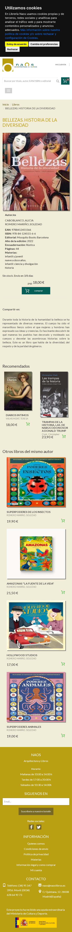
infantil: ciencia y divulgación (21, 263)
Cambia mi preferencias (44, 44)
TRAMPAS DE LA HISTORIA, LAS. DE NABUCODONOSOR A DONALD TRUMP (55, 426)
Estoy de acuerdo (17, 44)
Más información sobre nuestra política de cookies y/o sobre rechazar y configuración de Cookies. (32, 33)
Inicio (6, 104)
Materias (36, 859)
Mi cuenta (36, 870)
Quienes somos (36, 843)
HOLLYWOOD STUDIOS (22, 655)
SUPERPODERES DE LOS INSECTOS (29, 511)
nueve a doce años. (15, 260)
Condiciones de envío (36, 848)
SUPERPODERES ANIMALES (24, 726)
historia (9, 267)
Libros (15, 104)
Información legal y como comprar (36, 864)
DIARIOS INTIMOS (17, 415)
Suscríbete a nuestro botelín (36, 811)
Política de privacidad (36, 854)
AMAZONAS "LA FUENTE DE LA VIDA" (30, 583)
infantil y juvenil (14, 256)
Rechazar (12, 49)
